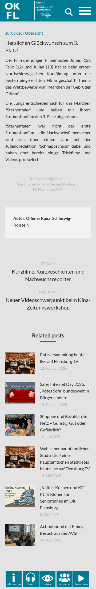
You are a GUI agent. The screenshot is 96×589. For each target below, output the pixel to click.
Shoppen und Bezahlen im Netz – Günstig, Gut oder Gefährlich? (63, 423)
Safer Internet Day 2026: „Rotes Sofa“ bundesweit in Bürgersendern (64, 390)
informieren (14, 584)
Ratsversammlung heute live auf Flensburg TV (62, 358)
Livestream (81, 584)
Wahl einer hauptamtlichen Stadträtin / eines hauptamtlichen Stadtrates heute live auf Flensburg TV (65, 458)
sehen (47, 584)
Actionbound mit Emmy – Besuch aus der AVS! (63, 530)
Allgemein (54, 179)
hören (30, 584)
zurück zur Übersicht (24, 32)
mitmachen (64, 584)
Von (46, 184)
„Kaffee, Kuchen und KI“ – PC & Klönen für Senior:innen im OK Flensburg (63, 497)
